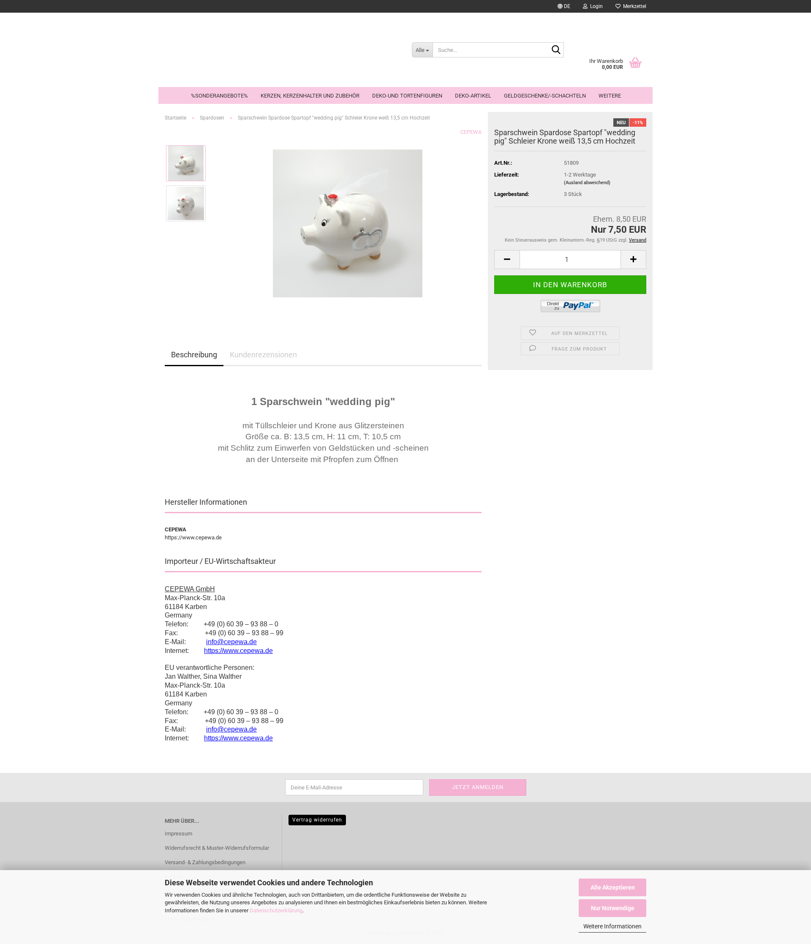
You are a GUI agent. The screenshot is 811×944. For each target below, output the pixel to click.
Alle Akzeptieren (613, 887)
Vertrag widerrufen (317, 820)
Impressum (178, 833)
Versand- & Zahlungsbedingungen (205, 862)
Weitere (610, 95)
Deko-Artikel (473, 95)
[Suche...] (556, 50)
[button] (564, 6)
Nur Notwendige (612, 908)
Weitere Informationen (612, 926)
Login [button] (595, 6)
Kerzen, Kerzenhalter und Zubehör (310, 95)
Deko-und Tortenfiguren (407, 95)
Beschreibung (194, 354)
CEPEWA (471, 132)
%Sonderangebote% (219, 95)
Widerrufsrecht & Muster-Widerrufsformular (217, 848)
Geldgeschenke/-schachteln (545, 95)
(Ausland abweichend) (587, 182)
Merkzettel (633, 6)
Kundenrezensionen (263, 354)
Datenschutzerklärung (276, 910)
